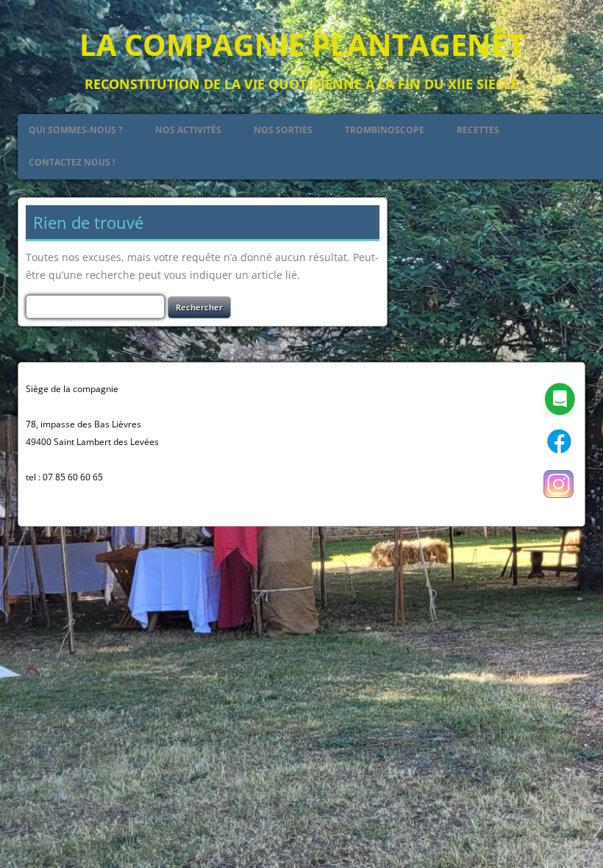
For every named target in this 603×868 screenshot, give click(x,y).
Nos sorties (283, 130)
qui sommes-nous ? (76, 130)
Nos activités (188, 130)
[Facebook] (558, 456)
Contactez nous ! (72, 162)
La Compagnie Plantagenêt (301, 44)
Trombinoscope (384, 130)
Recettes (478, 130)
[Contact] (558, 414)
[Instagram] (558, 499)
